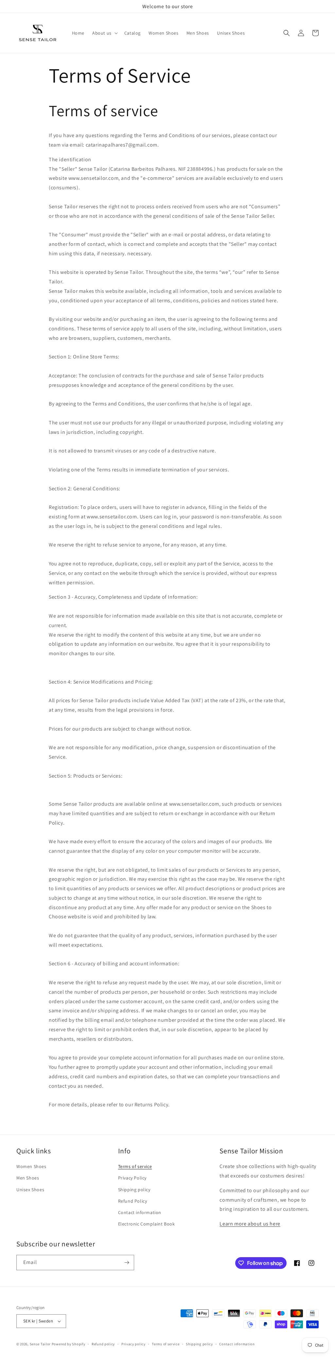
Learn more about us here (250, 1223)
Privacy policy (133, 1344)
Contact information (139, 1212)
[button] (104, 33)
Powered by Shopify (68, 1344)
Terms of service (135, 1166)
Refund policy (103, 1344)
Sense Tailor (40, 1344)
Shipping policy (134, 1190)
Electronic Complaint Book (146, 1224)
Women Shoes (31, 1166)
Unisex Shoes (30, 1190)
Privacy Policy (132, 1178)
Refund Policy (132, 1201)
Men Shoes (27, 1178)
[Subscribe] (126, 1262)
